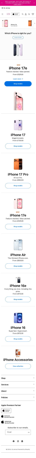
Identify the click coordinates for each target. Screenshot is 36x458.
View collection (18, 366)
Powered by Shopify (24, 449)
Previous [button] (2, 3)
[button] (2, 14)
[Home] (8, 14)
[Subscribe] (28, 432)
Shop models (18, 146)
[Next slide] (34, 23)
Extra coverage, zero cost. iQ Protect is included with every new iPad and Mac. (18, 3)
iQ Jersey (14, 449)
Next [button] (34, 3)
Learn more (17, 4)
